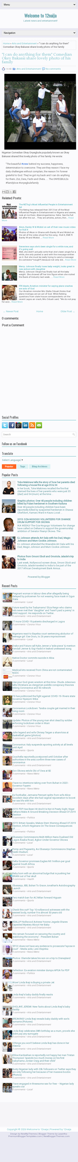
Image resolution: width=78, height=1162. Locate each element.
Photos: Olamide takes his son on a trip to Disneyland (41, 958)
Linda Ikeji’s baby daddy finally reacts (32, 994)
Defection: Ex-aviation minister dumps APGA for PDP (40, 970)
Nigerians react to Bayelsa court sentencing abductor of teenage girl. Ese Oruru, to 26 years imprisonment (42, 635)
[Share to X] (11, 192)
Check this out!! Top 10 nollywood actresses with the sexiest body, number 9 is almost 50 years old (40, 911)
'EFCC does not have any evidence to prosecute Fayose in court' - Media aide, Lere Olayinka (43, 947)
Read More (48, 237)
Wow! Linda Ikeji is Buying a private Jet (33, 982)
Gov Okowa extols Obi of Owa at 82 (31, 770)
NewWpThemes (29, 1134)
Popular (9, 466)
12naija (67, 1129)
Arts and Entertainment (24, 43)
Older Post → (68, 311)
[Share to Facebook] (14, 192)
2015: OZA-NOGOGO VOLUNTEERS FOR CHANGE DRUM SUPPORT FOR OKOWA (44, 521)
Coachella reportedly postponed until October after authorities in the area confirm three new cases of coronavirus (40, 759)
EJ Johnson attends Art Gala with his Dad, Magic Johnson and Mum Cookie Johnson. (43, 539)
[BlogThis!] (7, 192)
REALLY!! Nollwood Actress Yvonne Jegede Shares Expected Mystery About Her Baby (40, 923)
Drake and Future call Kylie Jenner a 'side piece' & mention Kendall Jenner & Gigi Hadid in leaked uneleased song (43, 647)
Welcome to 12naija (40, 15)
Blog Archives (39, 466)
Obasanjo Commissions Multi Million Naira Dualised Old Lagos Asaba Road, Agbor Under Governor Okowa (42, 838)
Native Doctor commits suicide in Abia (33, 657)
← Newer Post (11, 311)
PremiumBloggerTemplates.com (25, 1136)
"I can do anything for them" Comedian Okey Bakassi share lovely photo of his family (37, 58)
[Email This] (3, 192)
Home (6, 43)
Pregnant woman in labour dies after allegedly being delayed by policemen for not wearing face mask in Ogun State (43, 596)
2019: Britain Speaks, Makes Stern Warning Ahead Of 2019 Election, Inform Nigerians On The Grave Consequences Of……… (44, 826)
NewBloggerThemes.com (57, 1136)
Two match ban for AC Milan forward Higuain (36, 897)
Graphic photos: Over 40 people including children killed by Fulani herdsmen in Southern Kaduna (44, 502)
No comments (53, 69)
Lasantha (62, 1134)
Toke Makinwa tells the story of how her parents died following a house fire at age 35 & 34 (46, 483)
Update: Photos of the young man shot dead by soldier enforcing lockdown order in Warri (42, 722)
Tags (22, 466)
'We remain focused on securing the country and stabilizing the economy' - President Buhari (38, 935)
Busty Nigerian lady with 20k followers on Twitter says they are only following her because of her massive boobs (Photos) (44, 1072)
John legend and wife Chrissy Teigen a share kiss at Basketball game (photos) (40, 734)
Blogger (45, 576)
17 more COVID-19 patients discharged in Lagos (38, 621)
